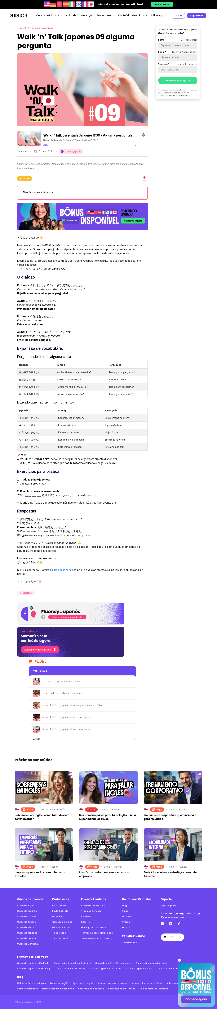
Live (93, 809)
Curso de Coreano (27, 938)
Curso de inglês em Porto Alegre (34, 968)
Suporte (85, 921)
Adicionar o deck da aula (38, 649)
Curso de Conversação (93, 905)
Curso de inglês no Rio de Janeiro (113, 963)
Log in (178, 15)
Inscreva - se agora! (178, 80)
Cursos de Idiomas (47, 15)
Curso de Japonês (27, 932)
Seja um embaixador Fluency (96, 938)
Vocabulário (47, 28)
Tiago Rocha (59, 932)
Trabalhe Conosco (91, 910)
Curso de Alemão (26, 927)
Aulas (125, 910)
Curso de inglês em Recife (71, 968)
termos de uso (177, 92)
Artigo (29, 809)
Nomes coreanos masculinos (58, 988)
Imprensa (86, 916)
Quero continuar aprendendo (67, 617)
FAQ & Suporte (168, 905)
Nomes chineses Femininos (154, 988)
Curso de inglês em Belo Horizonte (72, 963)
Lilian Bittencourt (61, 927)
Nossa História (130, 942)
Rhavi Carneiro (60, 905)
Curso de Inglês (25, 905)
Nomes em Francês (27, 988)
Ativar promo (161, 4)
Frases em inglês (59, 983)
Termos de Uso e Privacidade (97, 932)
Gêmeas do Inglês (62, 921)
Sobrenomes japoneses (91, 988)
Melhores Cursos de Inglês (31, 983)
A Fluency (156, 15)
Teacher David (60, 938)
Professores (104, 15)
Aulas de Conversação (79, 15)
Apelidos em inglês (83, 983)
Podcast (26, 178)
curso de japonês (62, 570)
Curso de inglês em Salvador (151, 963)
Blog (27, 28)
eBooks (126, 927)
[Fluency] (18, 16)
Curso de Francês (26, 916)
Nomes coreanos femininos (112, 983)
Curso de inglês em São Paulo (33, 963)
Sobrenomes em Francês (121, 988)
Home (19, 28)
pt (172, 937)
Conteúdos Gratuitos (131, 15)
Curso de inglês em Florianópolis (175, 968)
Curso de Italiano (26, 921)
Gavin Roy (57, 916)
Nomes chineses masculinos (147, 983)
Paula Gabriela (60, 910)
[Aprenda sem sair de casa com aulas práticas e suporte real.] (82, 216)
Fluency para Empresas (93, 927)
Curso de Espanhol (27, 910)
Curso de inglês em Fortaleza (105, 968)
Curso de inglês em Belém (139, 968)
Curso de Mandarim (28, 943)
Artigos (126, 921)
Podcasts (35, 28)
